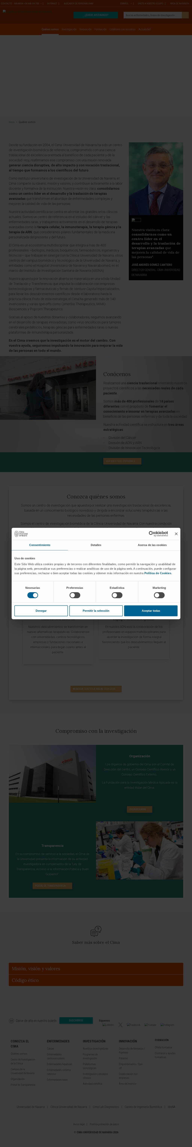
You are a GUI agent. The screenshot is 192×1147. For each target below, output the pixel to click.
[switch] (75, 595)
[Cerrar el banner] (176, 533)
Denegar (41, 610)
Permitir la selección (96, 610)
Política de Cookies (157, 573)
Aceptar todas (151, 610)
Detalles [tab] (96, 545)
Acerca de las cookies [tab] (152, 545)
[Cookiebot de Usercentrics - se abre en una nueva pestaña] (151, 534)
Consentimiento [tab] (39, 545)
